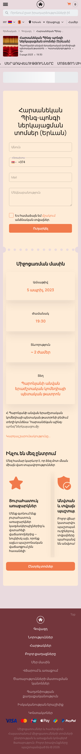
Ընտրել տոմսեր (40, 566)
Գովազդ (40, 629)
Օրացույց (53, 22)
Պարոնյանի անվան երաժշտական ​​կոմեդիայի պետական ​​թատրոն (47, 47)
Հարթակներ (40, 645)
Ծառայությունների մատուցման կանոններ (40, 681)
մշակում (48, 215)
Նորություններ (40, 637)
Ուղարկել (40, 228)
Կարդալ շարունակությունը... (28, 436)
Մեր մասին (40, 662)
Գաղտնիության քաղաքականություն (40, 693)
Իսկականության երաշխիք (40, 704)
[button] (12, 162)
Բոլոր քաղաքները (40, 654)
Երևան (36, 22)
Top (72, 614)
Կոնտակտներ (40, 713)
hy (5, 22)
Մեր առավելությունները (29, 63)
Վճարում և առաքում (40, 670)
